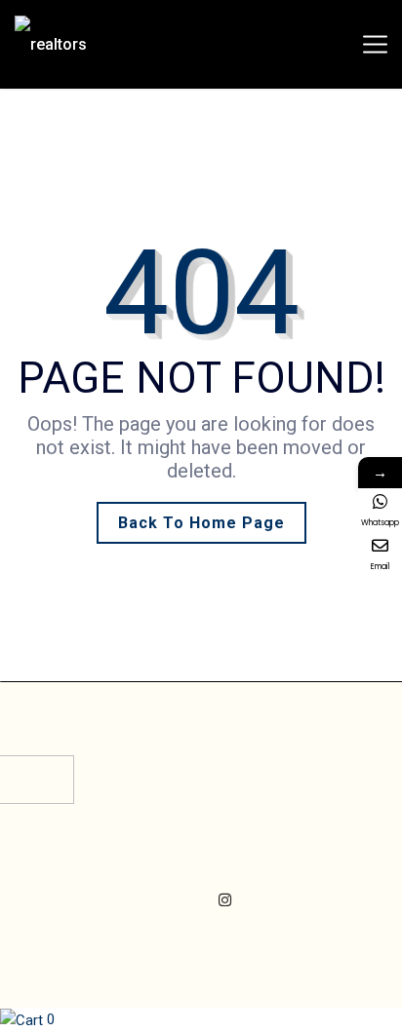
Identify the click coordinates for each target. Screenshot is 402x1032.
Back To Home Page (201, 523)
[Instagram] (225, 900)
